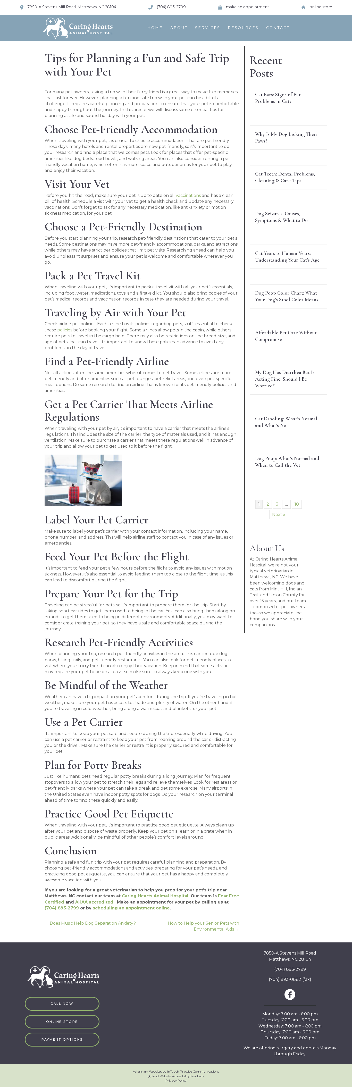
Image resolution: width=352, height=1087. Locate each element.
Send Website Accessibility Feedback (177, 1076)
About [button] (179, 28)
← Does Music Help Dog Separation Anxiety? (90, 923)
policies (64, 330)
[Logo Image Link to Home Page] (76, 27)
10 (297, 504)
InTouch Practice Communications (193, 1071)
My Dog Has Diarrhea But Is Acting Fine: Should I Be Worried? (284, 379)
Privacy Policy (176, 1080)
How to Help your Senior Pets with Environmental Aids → (203, 926)
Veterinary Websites (147, 1071)
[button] (62, 1003)
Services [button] (207, 28)
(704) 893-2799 (290, 969)
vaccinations (188, 195)
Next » (278, 514)
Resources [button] (243, 28)
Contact (278, 28)
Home (155, 28)
